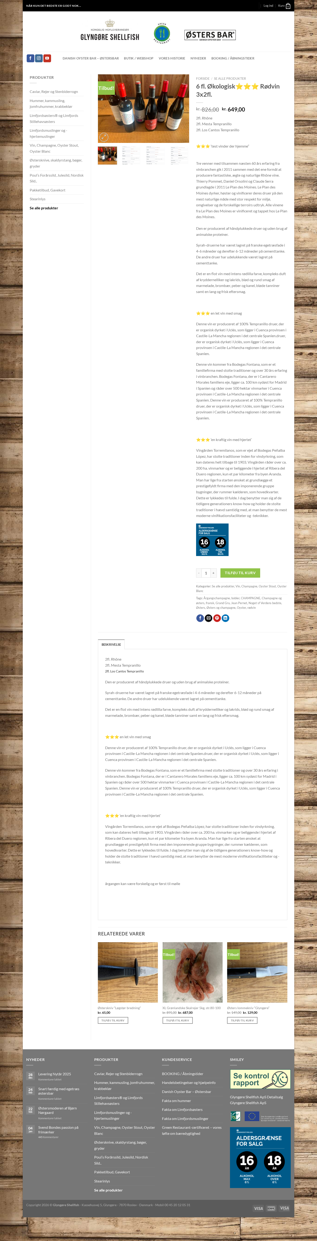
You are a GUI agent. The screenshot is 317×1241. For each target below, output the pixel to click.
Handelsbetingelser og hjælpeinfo (189, 1082)
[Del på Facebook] (200, 618)
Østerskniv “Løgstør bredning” (119, 1008)
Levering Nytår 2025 (54, 1074)
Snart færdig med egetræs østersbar (58, 1090)
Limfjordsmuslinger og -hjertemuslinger (48, 133)
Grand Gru (223, 603)
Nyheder (198, 58)
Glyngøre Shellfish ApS (248, 1102)
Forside (203, 78)
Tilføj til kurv (240, 573)
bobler (235, 598)
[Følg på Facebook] (30, 58)
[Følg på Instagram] (39, 58)
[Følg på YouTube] (47, 58)
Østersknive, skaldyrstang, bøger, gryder (56, 163)
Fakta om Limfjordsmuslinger (185, 1118)
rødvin (251, 607)
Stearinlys (37, 199)
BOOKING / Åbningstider (232, 58)
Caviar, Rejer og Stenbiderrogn (54, 91)
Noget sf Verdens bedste (265, 603)
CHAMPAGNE (250, 598)
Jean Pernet (239, 603)
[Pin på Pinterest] (217, 618)
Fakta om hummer (176, 1100)
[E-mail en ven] (208, 618)
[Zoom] (103, 137)
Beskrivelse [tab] (111, 644)
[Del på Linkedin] (225, 618)
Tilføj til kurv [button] (112, 1020)
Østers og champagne (221, 607)
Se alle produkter (44, 208)
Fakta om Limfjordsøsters (182, 1109)
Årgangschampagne (217, 598)
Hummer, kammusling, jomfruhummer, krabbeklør (51, 103)
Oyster (241, 607)
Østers (200, 607)
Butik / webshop (138, 58)
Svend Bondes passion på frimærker (58, 1129)
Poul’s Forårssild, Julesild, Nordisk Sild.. (57, 178)
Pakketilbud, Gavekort (47, 190)
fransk (210, 603)
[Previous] (105, 108)
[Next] (181, 108)
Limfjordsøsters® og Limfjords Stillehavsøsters (54, 118)
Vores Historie (172, 58)
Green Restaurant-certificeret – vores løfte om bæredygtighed (192, 1130)
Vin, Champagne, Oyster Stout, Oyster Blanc (54, 148)
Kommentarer (48, 1137)
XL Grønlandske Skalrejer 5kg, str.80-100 (191, 1008)
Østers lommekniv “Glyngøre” (248, 1008)
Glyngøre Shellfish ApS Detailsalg (256, 1097)
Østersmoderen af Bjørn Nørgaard (57, 1110)
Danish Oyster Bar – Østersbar (91, 58)
